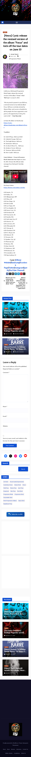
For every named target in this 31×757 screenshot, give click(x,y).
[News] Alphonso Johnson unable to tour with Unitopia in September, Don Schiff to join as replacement (20, 283)
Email (5, 416)
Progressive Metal (8, 494)
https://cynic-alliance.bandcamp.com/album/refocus (15, 125)
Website (5, 426)
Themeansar (15, 745)
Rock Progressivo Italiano (10, 500)
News (5, 32)
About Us (23, 753)
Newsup (25, 743)
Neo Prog (13, 491)
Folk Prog (6, 488)
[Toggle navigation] (17, 22)
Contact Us (25, 749)
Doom (24, 485)
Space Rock (21, 500)
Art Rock (6, 481)
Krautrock (6, 491)
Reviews (13, 749)
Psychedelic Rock (8, 497)
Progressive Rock (19, 494)
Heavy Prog (13, 488)
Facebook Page (15, 265)
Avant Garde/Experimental (17, 481)
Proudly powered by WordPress (10, 743)
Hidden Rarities (9, 753)
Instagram (19, 267)
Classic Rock (17, 485)
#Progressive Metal (15, 59)
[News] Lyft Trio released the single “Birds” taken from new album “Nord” (10, 281)
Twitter (11, 267)
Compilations (17, 753)
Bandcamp (15, 262)
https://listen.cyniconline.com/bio (14, 187)
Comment (6, 372)
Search (5, 463)
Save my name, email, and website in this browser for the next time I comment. (15, 440)
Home (4, 749)
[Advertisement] (15, 537)
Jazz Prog (20, 488)
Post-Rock (20, 491)
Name (5, 406)
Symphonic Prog (8, 503)
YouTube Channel (16, 270)
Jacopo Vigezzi (14, 54)
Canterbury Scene (8, 485)
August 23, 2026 (10, 616)
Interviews (18, 749)
